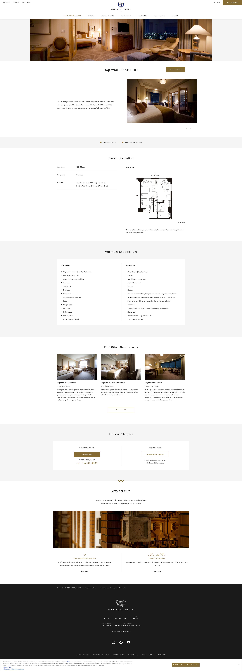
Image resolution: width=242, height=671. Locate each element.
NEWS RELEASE (133, 655)
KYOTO (135, 619)
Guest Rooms (104, 588)
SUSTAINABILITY (118, 655)
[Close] (239, 665)
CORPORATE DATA (83, 655)
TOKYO (106, 619)
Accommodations (90, 588)
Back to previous (186, 129)
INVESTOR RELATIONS (101, 655)
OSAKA (126, 619)
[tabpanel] (162, 102)
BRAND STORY (147, 655)
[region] (121, 665)
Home (58, 588)
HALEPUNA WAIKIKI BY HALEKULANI (127, 625)
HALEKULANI (106, 625)
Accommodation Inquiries (155, 454)
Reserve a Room (175, 70)
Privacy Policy (7, 667)
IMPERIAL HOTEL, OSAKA (73, 588)
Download (181, 222)
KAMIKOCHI (117, 619)
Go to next (191, 129)
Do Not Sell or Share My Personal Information (186, 665)
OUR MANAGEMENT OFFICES (121, 631)
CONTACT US (160, 655)
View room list (121, 410)
